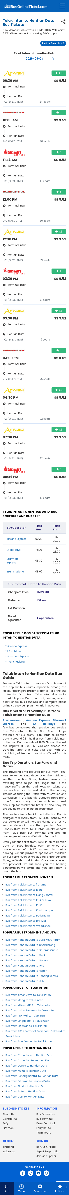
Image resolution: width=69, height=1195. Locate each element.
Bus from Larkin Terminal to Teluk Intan (31, 1010)
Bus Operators (45, 1114)
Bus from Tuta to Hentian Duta (25, 1091)
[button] (7, 1188)
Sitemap (8, 1128)
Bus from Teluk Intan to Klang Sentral (29, 895)
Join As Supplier (46, 1156)
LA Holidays (14, 550)
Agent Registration (48, 1151)
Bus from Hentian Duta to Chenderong (30, 945)
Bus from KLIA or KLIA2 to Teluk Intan (28, 1005)
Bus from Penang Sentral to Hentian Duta (32, 1076)
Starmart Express (12, 560)
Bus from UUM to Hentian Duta (25, 1096)
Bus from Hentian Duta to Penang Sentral (32, 976)
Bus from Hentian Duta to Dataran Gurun (32, 950)
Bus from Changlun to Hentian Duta (29, 1060)
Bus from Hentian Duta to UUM (25, 981)
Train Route (43, 1132)
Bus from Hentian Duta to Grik (25, 965)
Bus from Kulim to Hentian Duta (26, 1071)
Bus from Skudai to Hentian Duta (26, 1086)
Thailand (8, 1147)
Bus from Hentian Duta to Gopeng (27, 960)
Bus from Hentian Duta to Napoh (26, 971)
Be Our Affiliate (46, 1147)
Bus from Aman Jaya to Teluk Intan (28, 995)
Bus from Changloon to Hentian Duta (29, 1055)
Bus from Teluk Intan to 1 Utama (26, 884)
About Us (8, 1114)
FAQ (5, 1123)
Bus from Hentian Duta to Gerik (25, 955)
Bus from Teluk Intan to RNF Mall (26, 921)
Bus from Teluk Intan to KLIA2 (24, 905)
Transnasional (15, 571)
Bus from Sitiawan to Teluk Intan (26, 1026)
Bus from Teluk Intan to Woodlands (28, 926)
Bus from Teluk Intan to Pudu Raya (28, 915)
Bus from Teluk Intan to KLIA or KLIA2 (28, 900)
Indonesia (9, 1151)
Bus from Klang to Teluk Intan (24, 1000)
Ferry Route (43, 1128)
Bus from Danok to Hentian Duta (26, 1065)
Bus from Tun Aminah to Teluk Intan (29, 1041)
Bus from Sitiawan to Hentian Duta (28, 1081)
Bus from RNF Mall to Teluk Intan (26, 1015)
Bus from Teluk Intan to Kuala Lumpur (30, 910)
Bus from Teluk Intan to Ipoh (24, 890)
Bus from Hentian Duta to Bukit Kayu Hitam (33, 940)
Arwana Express (16, 539)
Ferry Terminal (45, 1123)
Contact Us (10, 1119)
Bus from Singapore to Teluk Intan (27, 1021)
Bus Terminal (44, 1119)
